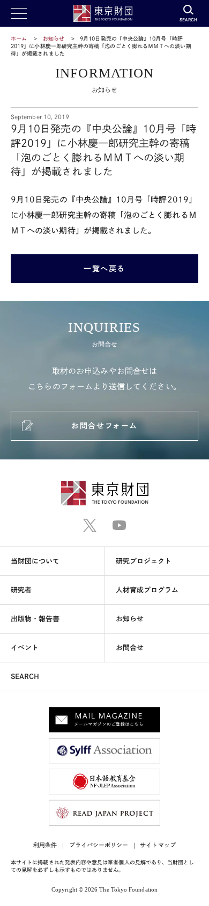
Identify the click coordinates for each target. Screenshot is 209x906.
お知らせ (53, 38)
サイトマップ (157, 845)
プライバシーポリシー (99, 845)
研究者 (21, 590)
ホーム (19, 38)
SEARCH (25, 676)
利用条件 (45, 845)
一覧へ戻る (104, 268)
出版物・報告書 (35, 618)
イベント (25, 647)
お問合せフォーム (104, 425)
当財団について (35, 561)
